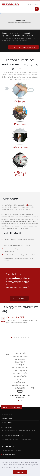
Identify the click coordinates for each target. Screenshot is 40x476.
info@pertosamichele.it (9, 454)
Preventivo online (7, 422)
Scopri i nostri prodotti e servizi (23, 47)
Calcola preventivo (19, 298)
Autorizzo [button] (20, 472)
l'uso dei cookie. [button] (19, 467)
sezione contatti (15, 435)
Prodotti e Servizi (7, 418)
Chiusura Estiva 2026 (15, 317)
